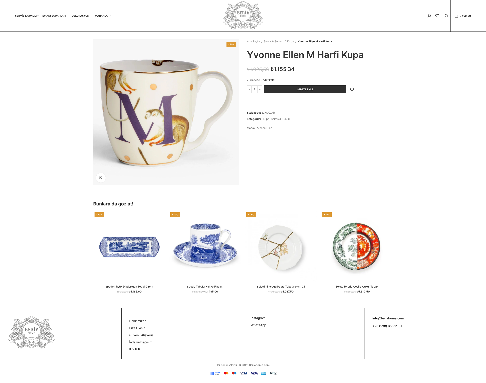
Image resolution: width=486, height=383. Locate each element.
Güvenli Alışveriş (141, 335)
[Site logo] (243, 15)
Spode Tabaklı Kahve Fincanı (205, 286)
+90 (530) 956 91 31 (387, 326)
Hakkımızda (137, 321)
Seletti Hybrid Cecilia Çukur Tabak (357, 286)
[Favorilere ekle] (352, 89)
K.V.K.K (134, 349)
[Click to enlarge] (101, 178)
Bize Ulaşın (137, 328)
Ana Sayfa (253, 41)
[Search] (446, 16)
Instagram (258, 318)
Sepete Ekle (305, 89)
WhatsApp (258, 325)
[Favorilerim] (437, 16)
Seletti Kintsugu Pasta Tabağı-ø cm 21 (281, 286)
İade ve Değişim (140, 342)
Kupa (290, 41)
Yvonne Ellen (264, 127)
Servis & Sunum (273, 41)
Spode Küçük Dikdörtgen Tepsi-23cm (129, 286)
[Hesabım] (429, 16)
